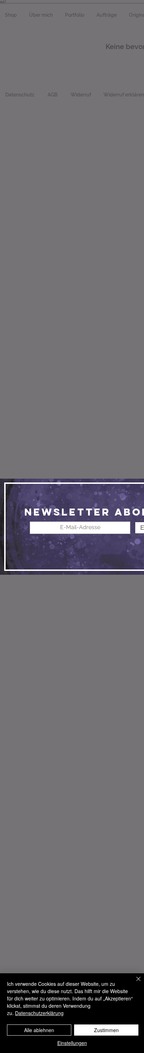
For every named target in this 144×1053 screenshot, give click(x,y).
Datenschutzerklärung (39, 1012)
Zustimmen (106, 1030)
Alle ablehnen (39, 1030)
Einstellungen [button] (72, 1042)
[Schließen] (134, 983)
